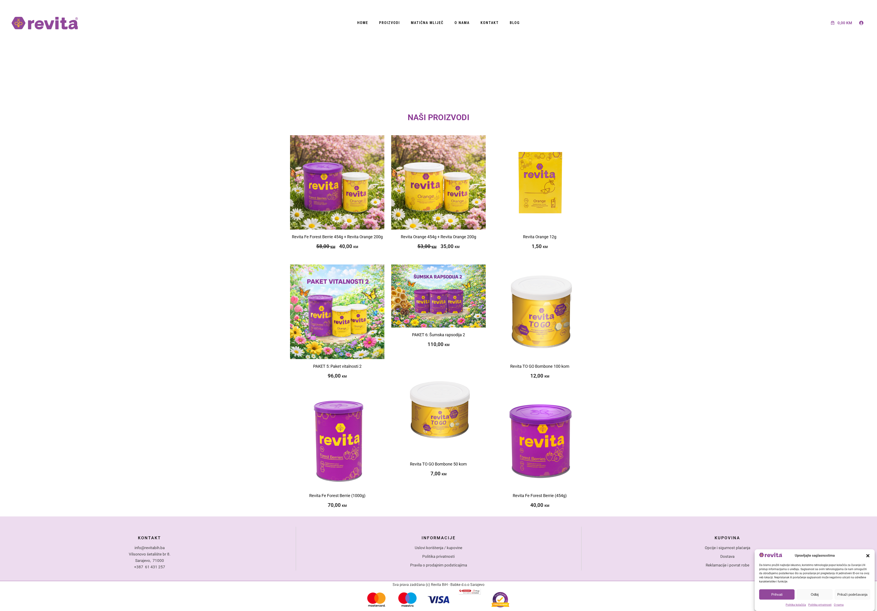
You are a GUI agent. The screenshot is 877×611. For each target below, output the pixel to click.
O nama (839, 604)
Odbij (815, 594)
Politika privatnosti (820, 604)
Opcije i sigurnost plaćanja (727, 547)
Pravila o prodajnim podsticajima (438, 565)
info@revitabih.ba (150, 547)
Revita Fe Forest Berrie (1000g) (337, 495)
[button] (868, 555)
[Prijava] (861, 23)
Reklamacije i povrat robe (727, 565)
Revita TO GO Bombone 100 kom (539, 366)
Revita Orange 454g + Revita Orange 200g (438, 236)
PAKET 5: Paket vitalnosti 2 (337, 366)
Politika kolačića (796, 604)
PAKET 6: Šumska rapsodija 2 (438, 334)
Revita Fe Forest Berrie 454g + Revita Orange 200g (337, 236)
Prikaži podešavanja (852, 594)
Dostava (727, 556)
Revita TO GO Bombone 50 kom (438, 464)
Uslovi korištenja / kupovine (438, 547)
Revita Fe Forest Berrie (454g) (540, 495)
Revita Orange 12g (539, 236)
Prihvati (776, 594)
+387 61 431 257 (149, 567)
